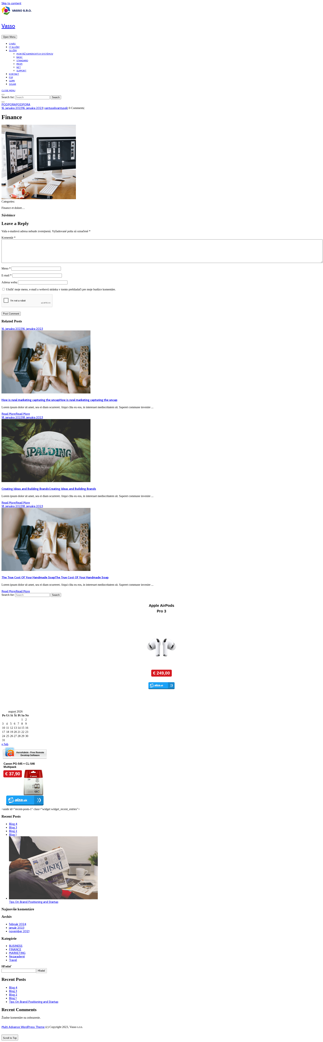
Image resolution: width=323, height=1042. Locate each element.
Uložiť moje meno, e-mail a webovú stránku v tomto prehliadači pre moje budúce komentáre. (61, 289)
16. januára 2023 (22, 108)
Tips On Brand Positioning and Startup (33, 902)
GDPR (12, 80)
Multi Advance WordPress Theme (23, 1027)
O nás (12, 43)
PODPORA (15, 104)
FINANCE (15, 949)
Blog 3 (13, 827)
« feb (4, 744)
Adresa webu (9, 282)
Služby (13, 50)
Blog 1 (12, 834)
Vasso (8, 25)
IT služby (14, 47)
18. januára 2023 (22, 417)
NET (18, 67)
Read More (15, 414)
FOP (11, 77)
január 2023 (16, 927)
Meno (6, 268)
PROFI (19, 63)
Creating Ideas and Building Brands (48, 489)
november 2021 (19, 931)
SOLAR (12, 84)
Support (21, 70)
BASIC (19, 57)
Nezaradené (17, 956)
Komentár (8, 237)
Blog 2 (13, 831)
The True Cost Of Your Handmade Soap (55, 577)
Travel (13, 960)
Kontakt (14, 74)
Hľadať (6, 966)
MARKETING (17, 953)
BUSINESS (15, 946)
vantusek (55, 108)
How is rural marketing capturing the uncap (59, 400)
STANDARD (22, 60)
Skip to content (11, 3)
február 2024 (17, 924)
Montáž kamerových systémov (34, 53)
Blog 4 (13, 824)
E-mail (6, 275)
